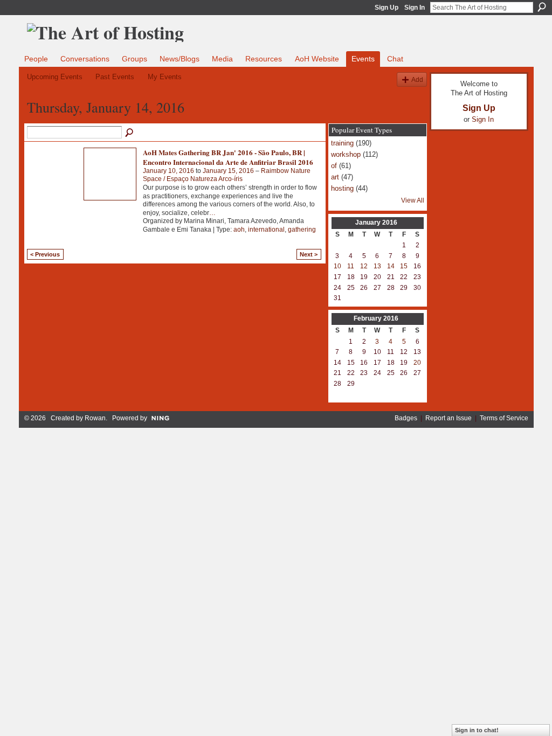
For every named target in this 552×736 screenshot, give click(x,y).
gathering (302, 229)
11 (350, 266)
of (334, 166)
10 (337, 266)
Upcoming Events (54, 77)
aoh (239, 229)
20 (417, 362)
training (342, 143)
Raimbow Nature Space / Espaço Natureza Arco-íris (226, 175)
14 (391, 266)
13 (377, 266)
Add (417, 79)
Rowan (95, 418)
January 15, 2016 (228, 171)
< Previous (45, 254)
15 (404, 266)
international (266, 229)
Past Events (114, 77)
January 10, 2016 (168, 171)
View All (412, 200)
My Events (165, 77)
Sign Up (386, 7)
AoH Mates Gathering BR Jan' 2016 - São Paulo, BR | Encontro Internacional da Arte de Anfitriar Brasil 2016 (228, 157)
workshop (346, 154)
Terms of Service (504, 418)
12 (364, 266)
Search (541, 7)
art (335, 177)
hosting (342, 188)
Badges (406, 418)
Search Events (130, 133)
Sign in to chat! (477, 730)
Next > (309, 254)
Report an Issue (448, 418)
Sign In (414, 7)
